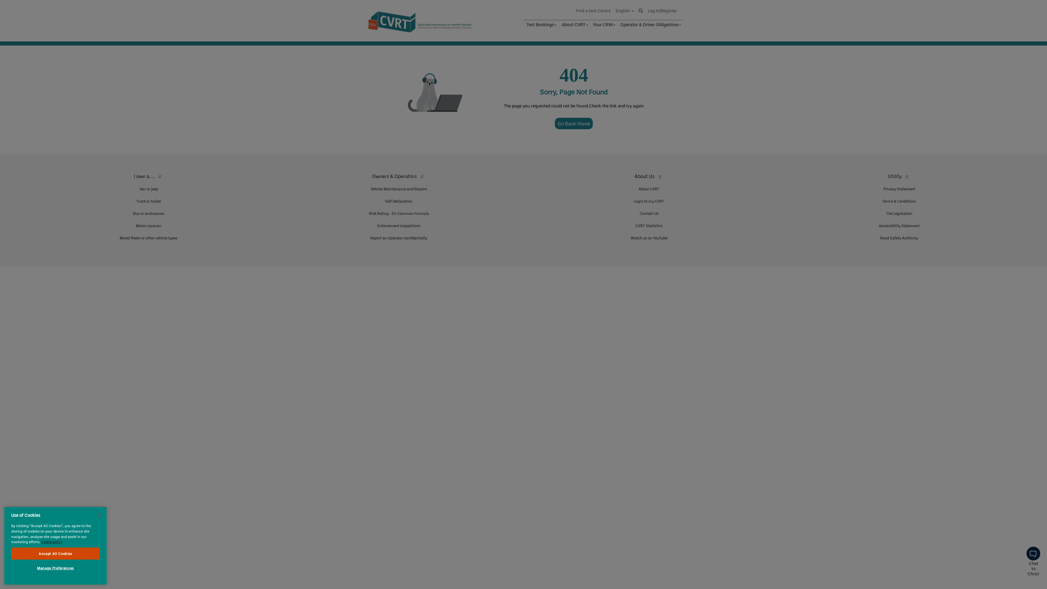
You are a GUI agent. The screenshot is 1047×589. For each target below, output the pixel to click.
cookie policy (51, 542)
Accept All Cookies (55, 553)
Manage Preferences (55, 568)
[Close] (100, 515)
